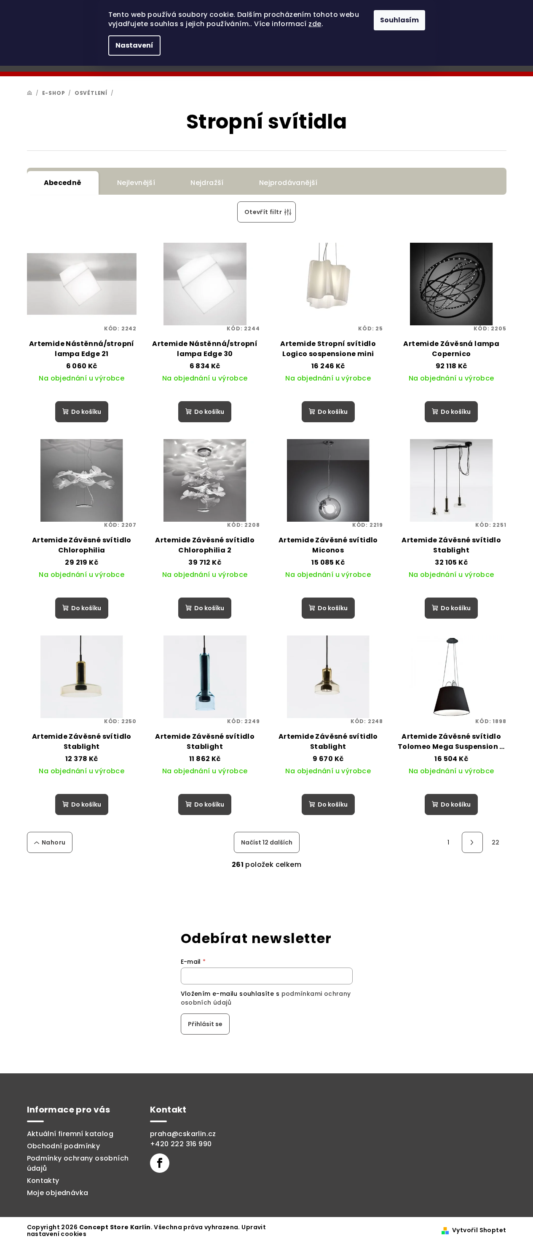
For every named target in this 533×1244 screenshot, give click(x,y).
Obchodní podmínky (63, 1146)
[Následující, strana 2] (472, 842)
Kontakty (43, 1180)
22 (496, 842)
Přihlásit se (205, 1024)
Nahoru (53, 842)
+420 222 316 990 (181, 1144)
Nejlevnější (136, 183)
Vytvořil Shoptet (479, 1230)
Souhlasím (399, 20)
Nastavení (134, 45)
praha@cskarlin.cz (183, 1134)
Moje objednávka (57, 1193)
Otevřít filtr (263, 212)
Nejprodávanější (288, 183)
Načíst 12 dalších (266, 842)
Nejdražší (207, 183)
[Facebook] (159, 1163)
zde (314, 24)
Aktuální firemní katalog (70, 1134)
